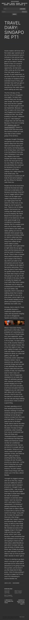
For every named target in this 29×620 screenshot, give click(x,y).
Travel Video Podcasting (7, 591)
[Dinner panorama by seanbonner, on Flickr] (14, 323)
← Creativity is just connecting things (8, 601)
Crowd (6, 4)
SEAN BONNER (15, 1)
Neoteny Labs (12, 125)
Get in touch (22, 616)
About (4, 3)
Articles (12, 4)
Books (13, 3)
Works (18, 3)
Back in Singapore (8, 595)
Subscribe (22, 8)
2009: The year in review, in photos (18, 591)
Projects (24, 3)
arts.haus (19, 4)
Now (8, 3)
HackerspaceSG (9, 127)
